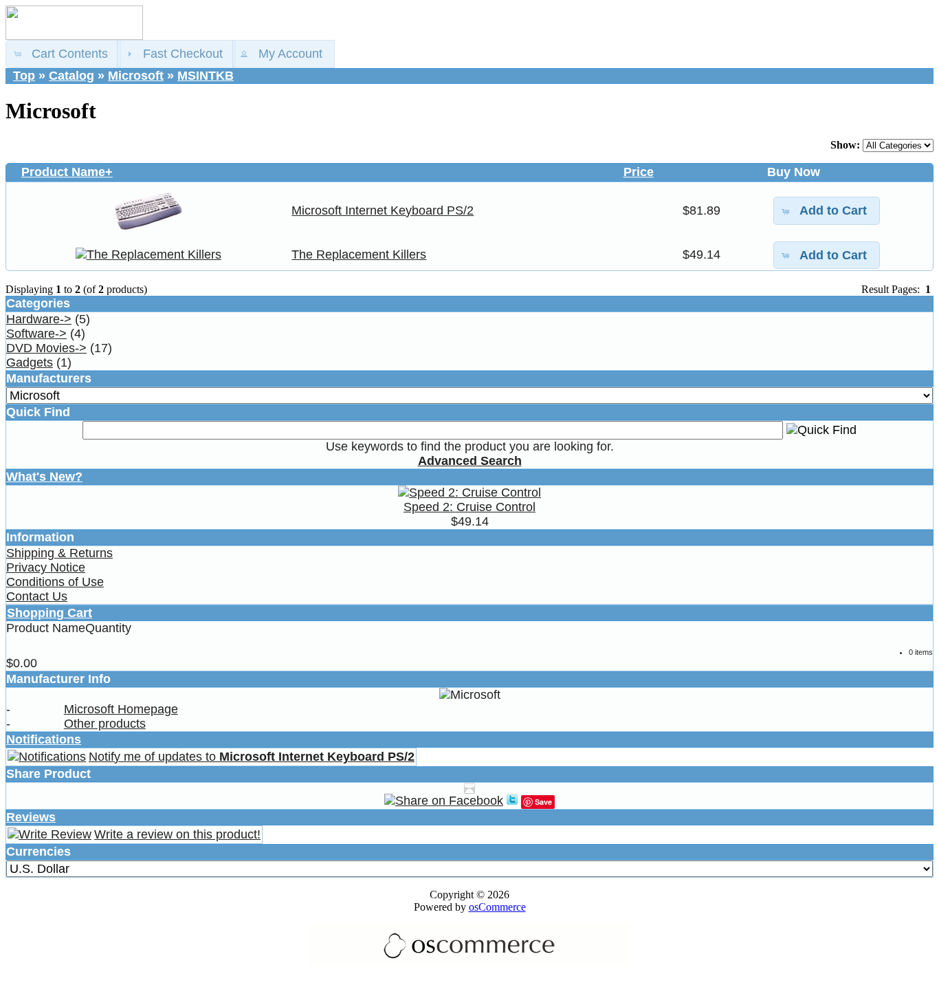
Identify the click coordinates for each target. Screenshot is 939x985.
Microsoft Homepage (121, 709)
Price (638, 172)
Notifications (43, 739)
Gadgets (29, 362)
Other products (105, 723)
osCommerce (497, 907)
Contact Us (36, 596)
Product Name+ (67, 172)
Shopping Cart (49, 613)
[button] (63, 54)
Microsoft (136, 76)
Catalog (71, 76)
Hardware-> (38, 319)
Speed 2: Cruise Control (469, 507)
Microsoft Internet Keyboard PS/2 (382, 210)
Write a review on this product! (177, 834)
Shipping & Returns (59, 553)
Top (24, 76)
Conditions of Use (55, 582)
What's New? (44, 477)
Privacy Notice (45, 567)
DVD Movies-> (46, 348)
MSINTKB (205, 76)
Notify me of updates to (252, 757)
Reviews (31, 817)
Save (543, 802)
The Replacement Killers (358, 254)
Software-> (36, 333)
